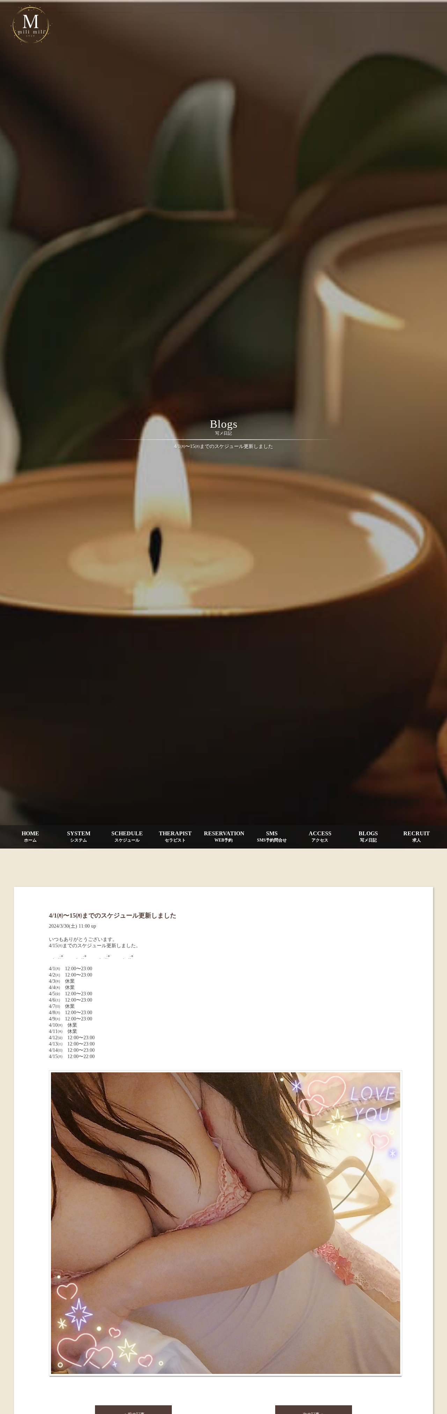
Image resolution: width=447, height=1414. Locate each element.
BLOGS (368, 836)
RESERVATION (224, 836)
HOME (30, 836)
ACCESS (320, 836)
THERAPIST (175, 836)
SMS (272, 836)
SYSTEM (78, 836)
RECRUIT (416, 836)
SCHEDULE (127, 836)
